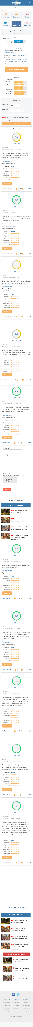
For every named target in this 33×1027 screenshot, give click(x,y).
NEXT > (17, 907)
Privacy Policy (26, 1008)
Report (29, 188)
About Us (26, 1002)
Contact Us (16, 1008)
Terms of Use (26, 1005)
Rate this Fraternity (17, 69)
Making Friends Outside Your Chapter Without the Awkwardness (19, 537)
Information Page (9, 52)
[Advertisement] (16, 884)
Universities (6, 1002)
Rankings (6, 1011)
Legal (26, 1011)
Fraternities (6, 1005)
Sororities (6, 1008)
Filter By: (5, 104)
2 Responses (7, 669)
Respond (7, 183)
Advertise (16, 1002)
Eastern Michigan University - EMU (17, 55)
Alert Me (16, 123)
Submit (7, 489)
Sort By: (5, 109)
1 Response (6, 443)
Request (16, 1005)
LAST (24, 907)
